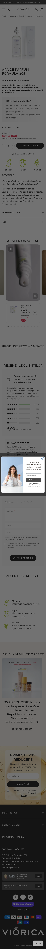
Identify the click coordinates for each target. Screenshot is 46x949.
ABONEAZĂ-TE (34, 479)
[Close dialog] (43, 458)
